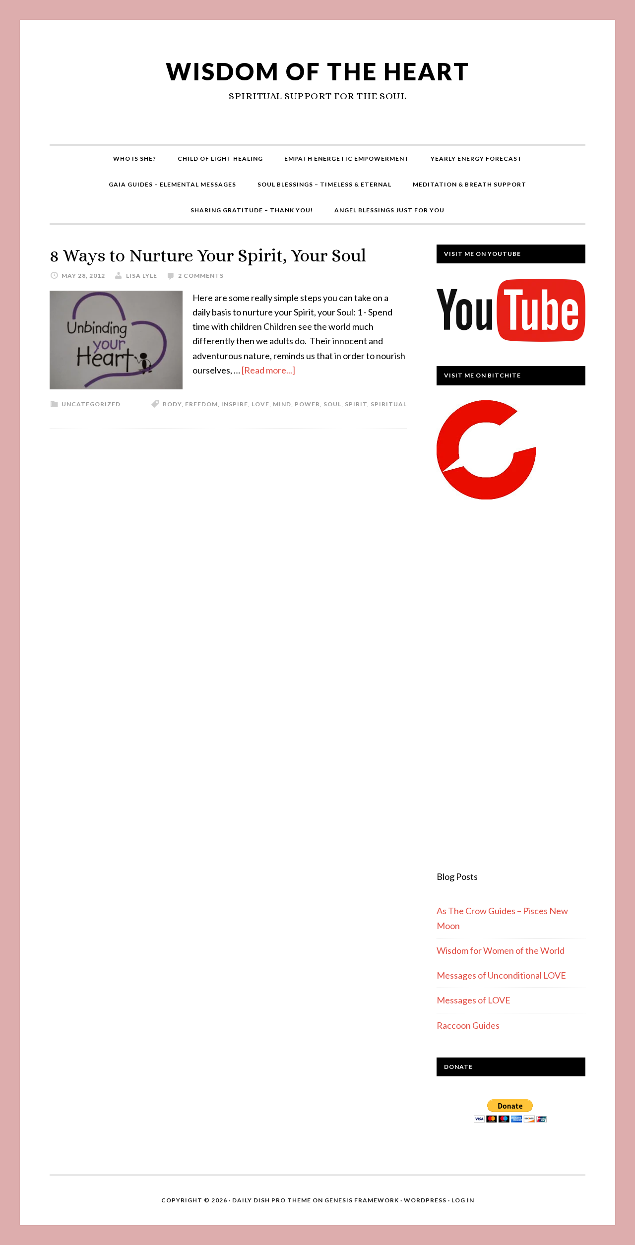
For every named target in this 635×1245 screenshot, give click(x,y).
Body (172, 404)
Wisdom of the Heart (318, 71)
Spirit (356, 404)
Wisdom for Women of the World (501, 950)
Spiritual (389, 404)
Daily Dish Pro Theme (271, 1200)
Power (307, 404)
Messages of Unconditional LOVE (501, 975)
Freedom (201, 404)
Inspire (234, 404)
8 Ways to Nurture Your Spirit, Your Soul (208, 255)
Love (260, 404)
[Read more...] (268, 370)
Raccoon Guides (468, 1025)
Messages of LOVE (473, 1000)
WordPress (425, 1200)
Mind (282, 404)
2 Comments (201, 275)
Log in (462, 1200)
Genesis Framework (361, 1200)
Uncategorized (91, 404)
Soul (332, 404)
